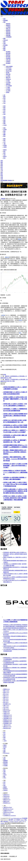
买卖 (4, 118)
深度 (4, 46)
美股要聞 (5, 20)
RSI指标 (8, 80)
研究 (2, 167)
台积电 (3, 315)
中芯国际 (5, 765)
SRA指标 (8, 90)
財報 (4, 131)
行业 (4, 103)
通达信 (5, 149)
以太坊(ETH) (6, 798)
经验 (4, 109)
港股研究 (8, 25)
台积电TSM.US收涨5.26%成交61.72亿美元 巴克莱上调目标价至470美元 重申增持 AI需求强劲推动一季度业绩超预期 (15, 498)
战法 (4, 111)
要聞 (4, 138)
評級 (4, 123)
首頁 (4, 18)
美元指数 (7, 704)
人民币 (5, 740)
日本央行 (5, 790)
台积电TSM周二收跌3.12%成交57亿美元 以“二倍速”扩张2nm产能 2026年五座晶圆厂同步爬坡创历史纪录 (15, 484)
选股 (4, 120)
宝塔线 (7, 92)
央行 (4, 783)
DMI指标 (8, 89)
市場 (4, 43)
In (25, 821)
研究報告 (5, 45)
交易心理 (8, 59)
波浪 (4, 153)
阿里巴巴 (5, 764)
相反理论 (8, 55)
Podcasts (16, 821)
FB (23, 821)
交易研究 (8, 61)
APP (15, 819)
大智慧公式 (7, 715)
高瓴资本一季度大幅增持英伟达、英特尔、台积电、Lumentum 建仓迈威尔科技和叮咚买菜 (15, 458)
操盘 (4, 50)
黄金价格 (7, 728)
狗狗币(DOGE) (6, 799)
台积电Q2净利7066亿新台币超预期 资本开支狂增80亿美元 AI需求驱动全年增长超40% (15, 415)
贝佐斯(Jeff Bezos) (7, 810)
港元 (6, 699)
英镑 (6, 697)
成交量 (7, 72)
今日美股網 (24, 818)
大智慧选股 (7, 716)
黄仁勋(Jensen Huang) (8, 809)
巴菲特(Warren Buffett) (8, 812)
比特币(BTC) (6, 794)
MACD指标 (8, 69)
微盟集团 (5, 760)
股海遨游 (8, 63)
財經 (4, 41)
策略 (4, 38)
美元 (20, 332)
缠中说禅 (8, 53)
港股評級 (8, 33)
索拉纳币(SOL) (6, 803)
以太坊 (5, 125)
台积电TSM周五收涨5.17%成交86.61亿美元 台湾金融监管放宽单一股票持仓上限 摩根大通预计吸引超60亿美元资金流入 (15, 491)
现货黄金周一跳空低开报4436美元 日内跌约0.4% (14, 552)
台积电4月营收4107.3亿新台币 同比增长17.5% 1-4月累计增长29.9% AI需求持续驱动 (15, 472)
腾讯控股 (5, 762)
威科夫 (5, 156)
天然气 (5, 774)
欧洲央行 (5, 788)
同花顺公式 (7, 720)
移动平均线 (8, 71)
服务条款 (5, 821)
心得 (2, 170)
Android (2, 823)
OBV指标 (8, 82)
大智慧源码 (7, 718)
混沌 (4, 158)
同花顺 (5, 145)
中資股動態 (8, 37)
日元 (6, 707)
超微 (4, 751)
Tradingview (8, 67)
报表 (4, 107)
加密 (4, 128)
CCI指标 (8, 87)
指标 (4, 64)
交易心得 (5, 40)
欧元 (6, 694)
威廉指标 (8, 84)
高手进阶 (8, 56)
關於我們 (11, 819)
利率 (4, 785)
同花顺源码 (7, 723)
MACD (6, 710)
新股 (4, 136)
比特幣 (5, 129)
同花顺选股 (7, 721)
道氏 (4, 151)
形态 (4, 98)
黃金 (2, 173)
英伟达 (5, 746)
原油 (2, 175)
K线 (4, 95)
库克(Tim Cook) (6, 813)
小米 (4, 757)
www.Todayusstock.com (16, 818)
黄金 (6, 690)
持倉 (4, 132)
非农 (6, 695)
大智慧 (5, 147)
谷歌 (4, 750)
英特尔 (20, 320)
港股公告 (8, 28)
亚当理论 (8, 51)
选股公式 (7, 726)
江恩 (4, 154)
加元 (4, 739)
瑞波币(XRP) (6, 801)
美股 (2, 162)
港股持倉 (8, 32)
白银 (4, 771)
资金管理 (8, 58)
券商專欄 (5, 180)
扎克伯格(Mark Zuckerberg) (9, 815)
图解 (4, 121)
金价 (6, 700)
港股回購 (8, 35)
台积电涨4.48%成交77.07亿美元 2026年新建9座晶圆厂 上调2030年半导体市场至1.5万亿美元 (15, 465)
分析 (4, 100)
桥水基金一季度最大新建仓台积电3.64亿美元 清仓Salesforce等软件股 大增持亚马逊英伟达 (14, 452)
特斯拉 (5, 745)
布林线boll (8, 79)
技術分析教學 (9, 66)
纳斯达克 (7, 257)
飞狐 (4, 143)
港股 (4, 22)
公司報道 (8, 27)
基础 (4, 96)
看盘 (4, 117)
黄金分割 (8, 74)
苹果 (4, 748)
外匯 (2, 177)
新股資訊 (8, 30)
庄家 (4, 114)
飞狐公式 (7, 725)
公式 (4, 142)
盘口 (4, 112)
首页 (2, 180)
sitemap (22, 819)
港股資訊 (8, 23)
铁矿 (4, 776)
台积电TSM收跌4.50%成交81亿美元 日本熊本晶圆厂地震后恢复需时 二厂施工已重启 (15, 398)
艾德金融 (9, 180)
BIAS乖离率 (9, 85)
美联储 (19, 239)
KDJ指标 (8, 76)
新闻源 (18, 819)
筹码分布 (8, 77)
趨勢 (4, 48)
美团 (4, 759)
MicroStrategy (6, 753)
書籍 (4, 134)
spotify (20, 821)
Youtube (12, 821)
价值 (4, 101)
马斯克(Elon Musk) (7, 807)
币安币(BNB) (6, 796)
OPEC (4, 777)
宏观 (4, 106)
